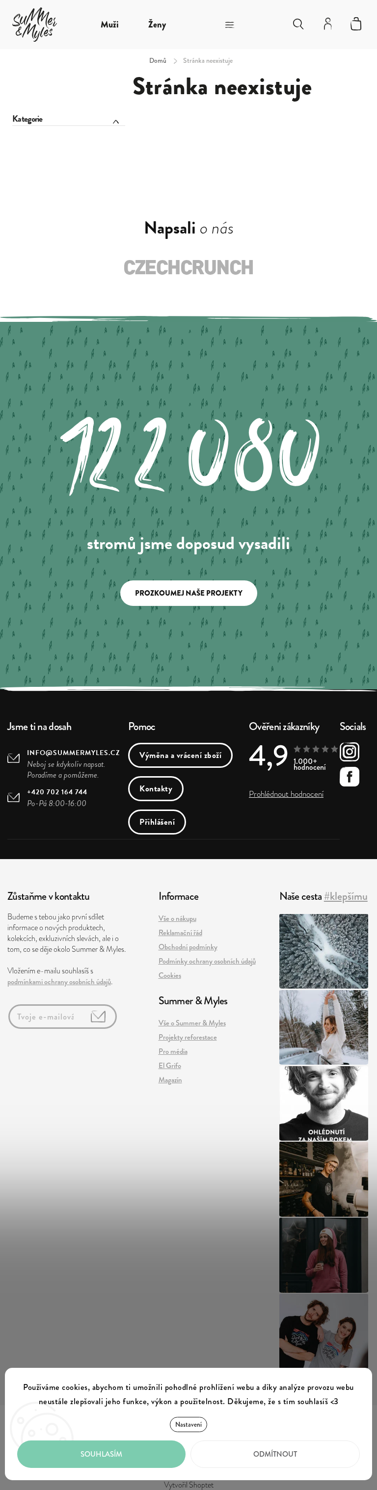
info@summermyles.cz (73, 753)
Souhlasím (101, 1454)
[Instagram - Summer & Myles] (349, 753)
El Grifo (170, 1065)
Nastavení (188, 1424)
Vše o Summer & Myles (192, 1023)
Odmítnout (275, 1454)
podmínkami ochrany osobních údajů (59, 981)
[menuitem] (110, 24)
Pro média (173, 1051)
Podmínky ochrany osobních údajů (207, 961)
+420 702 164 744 (57, 792)
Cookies (170, 975)
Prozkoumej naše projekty (188, 593)
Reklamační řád (180, 932)
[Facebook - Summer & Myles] (349, 778)
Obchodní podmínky (188, 946)
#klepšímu (346, 896)
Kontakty (155, 789)
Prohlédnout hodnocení (286, 794)
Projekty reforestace (188, 1037)
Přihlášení (157, 822)
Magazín (170, 1079)
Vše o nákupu (177, 918)
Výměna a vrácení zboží (180, 755)
